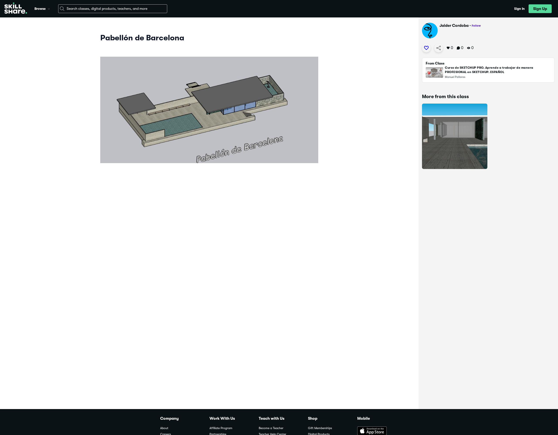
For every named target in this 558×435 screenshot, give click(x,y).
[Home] (15, 8)
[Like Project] (426, 48)
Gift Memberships (320, 428)
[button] (49, 8)
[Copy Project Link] (438, 48)
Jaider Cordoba (454, 25)
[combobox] (112, 8)
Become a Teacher (271, 428)
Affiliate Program (220, 428)
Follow (476, 25)
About (164, 428)
